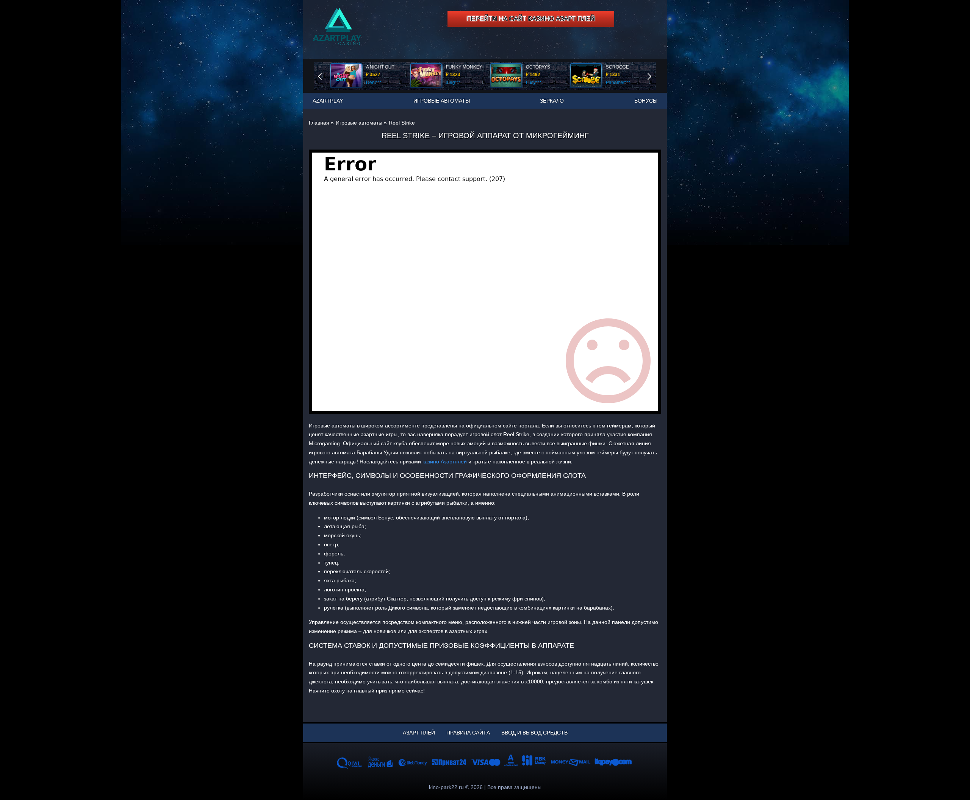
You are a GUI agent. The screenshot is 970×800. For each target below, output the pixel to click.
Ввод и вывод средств (534, 733)
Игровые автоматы (441, 101)
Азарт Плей (419, 733)
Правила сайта (468, 733)
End (325, 75)
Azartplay (328, 101)
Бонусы (645, 101)
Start (655, 75)
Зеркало (552, 101)
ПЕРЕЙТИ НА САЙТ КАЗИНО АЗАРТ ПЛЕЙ (531, 18)
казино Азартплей (444, 461)
